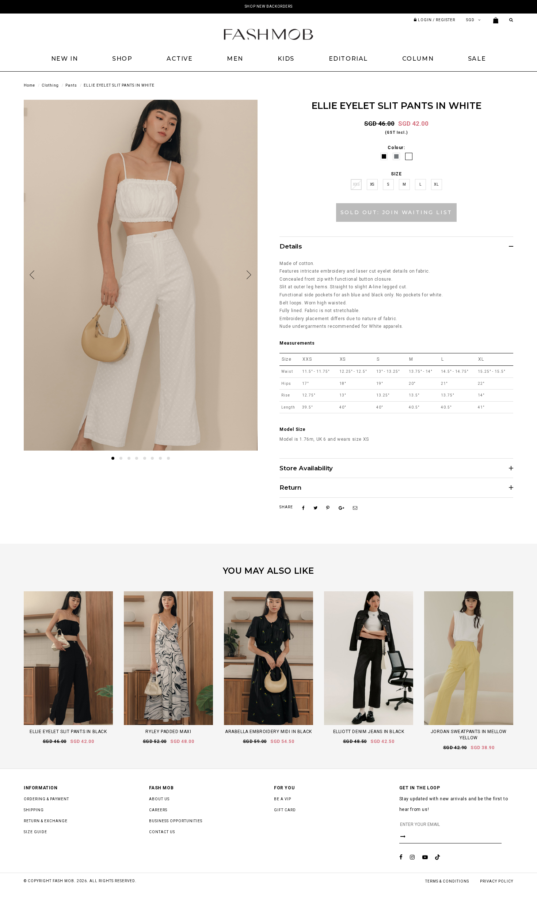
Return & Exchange (46, 821)
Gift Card (285, 810)
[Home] (268, 34)
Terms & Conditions (447, 881)
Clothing (50, 85)
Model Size (292, 429)
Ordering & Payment (46, 799)
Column (418, 58)
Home (29, 85)
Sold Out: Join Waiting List (396, 212)
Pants (71, 85)
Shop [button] (122, 58)
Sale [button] (477, 58)
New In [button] (64, 58)
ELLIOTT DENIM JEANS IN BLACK (368, 731)
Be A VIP (282, 799)
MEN (235, 58)
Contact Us (162, 832)
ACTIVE (180, 58)
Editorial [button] (348, 58)
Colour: (396, 147)
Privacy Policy (496, 881)
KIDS (286, 58)
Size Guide (35, 832)
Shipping (34, 810)
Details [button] (290, 246)
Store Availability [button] (306, 468)
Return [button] (290, 488)
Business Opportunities (175, 821)
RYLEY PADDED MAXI (168, 731)
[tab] (396, 246)
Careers (158, 810)
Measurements (297, 343)
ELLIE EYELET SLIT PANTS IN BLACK (68, 731)
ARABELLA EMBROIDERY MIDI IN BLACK (268, 731)
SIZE (396, 174)
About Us (159, 799)
